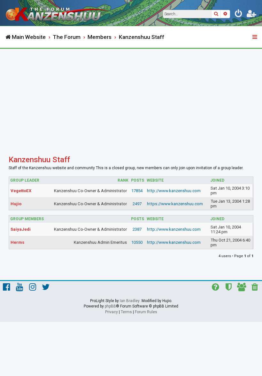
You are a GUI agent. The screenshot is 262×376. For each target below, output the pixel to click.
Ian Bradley (130, 301)
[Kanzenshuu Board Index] (58, 13)
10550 (137, 242)
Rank (123, 180)
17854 (137, 190)
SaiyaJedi (21, 229)
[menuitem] (238, 15)
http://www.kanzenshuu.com (174, 190)
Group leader (24, 180)
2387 (137, 229)
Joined (217, 180)
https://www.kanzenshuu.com (175, 203)
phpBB (110, 306)
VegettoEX (21, 190)
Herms (17, 242)
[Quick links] (255, 37)
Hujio (16, 203)
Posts (137, 180)
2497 (137, 203)
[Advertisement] (131, 96)
